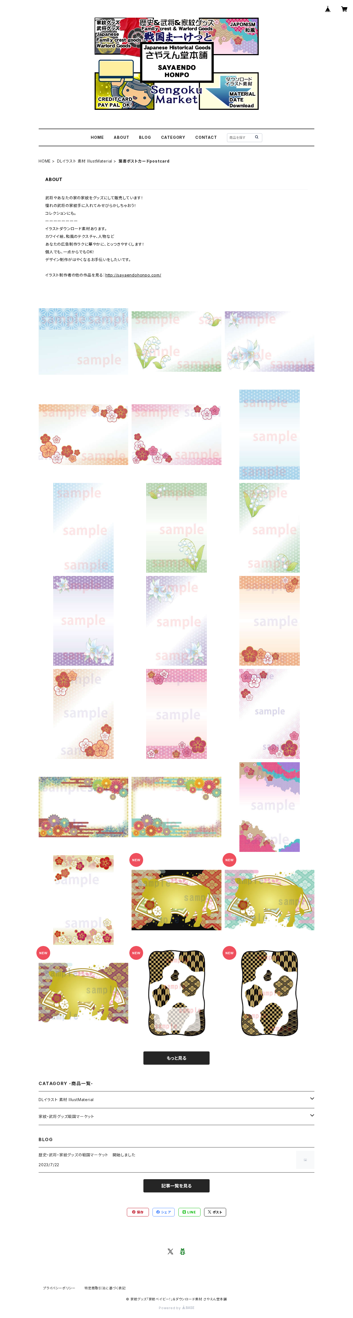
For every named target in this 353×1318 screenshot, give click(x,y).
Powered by (170, 1308)
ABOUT (121, 137)
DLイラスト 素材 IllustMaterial (84, 161)
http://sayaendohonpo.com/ (133, 275)
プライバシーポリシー (59, 1288)
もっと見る (176, 1058)
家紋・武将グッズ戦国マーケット (66, 1116)
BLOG (145, 137)
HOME (97, 137)
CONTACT (206, 137)
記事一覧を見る (176, 1186)
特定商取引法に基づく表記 (105, 1288)
